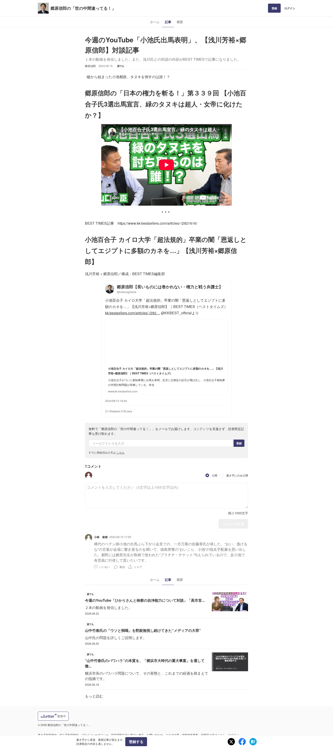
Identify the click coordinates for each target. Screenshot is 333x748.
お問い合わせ (155, 735)
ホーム (154, 21)
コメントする (233, 523)
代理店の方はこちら (213, 735)
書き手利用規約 (47, 735)
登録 (274, 8)
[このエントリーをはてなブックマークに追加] (253, 741)
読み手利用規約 (69, 735)
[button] (88, 475)
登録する (136, 741)
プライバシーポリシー (95, 735)
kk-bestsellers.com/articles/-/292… (132, 312)
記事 (168, 21)
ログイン (289, 8)
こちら (120, 452)
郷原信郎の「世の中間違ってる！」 (83, 8)
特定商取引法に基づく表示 (127, 735)
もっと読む (94, 696)
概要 (180, 21)
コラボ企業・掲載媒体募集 (182, 735)
